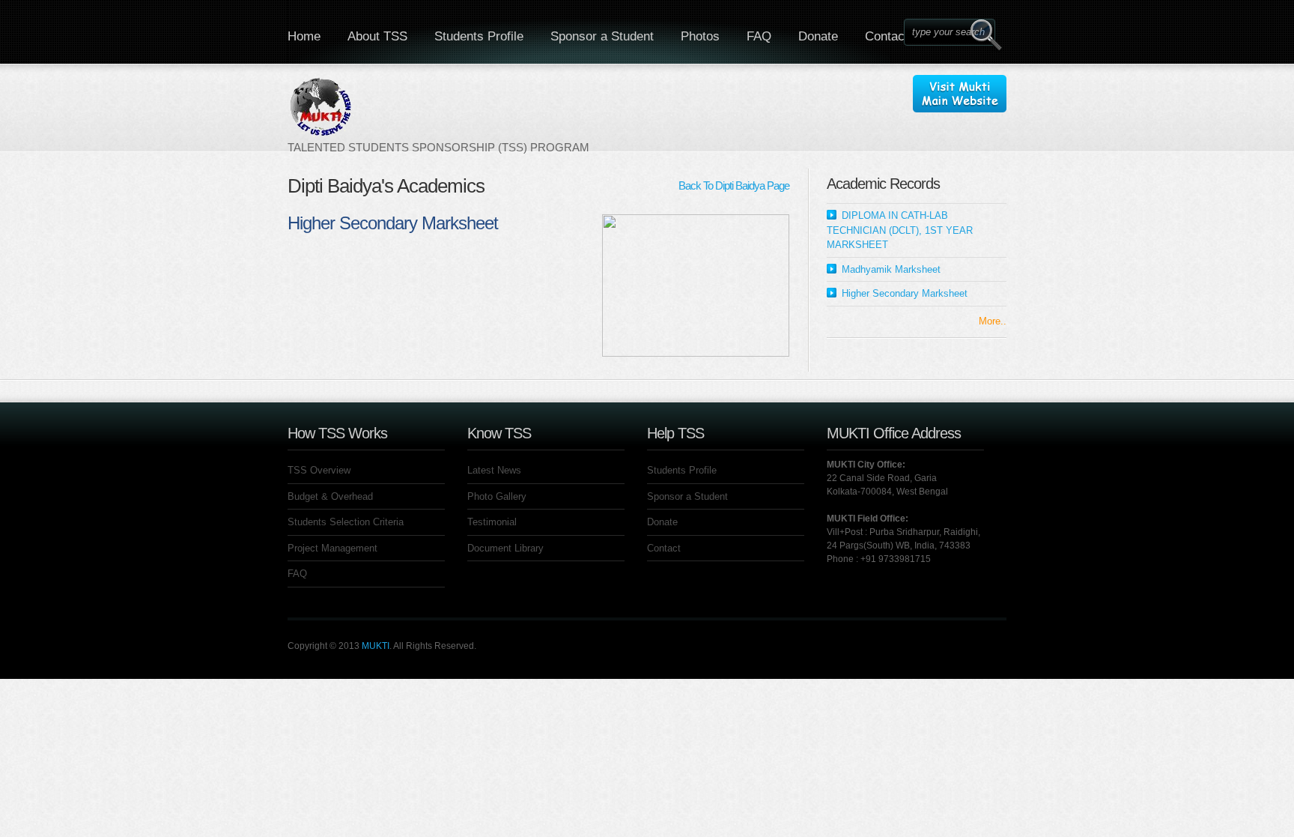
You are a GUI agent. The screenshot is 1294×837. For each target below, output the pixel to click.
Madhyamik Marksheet (891, 269)
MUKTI (375, 646)
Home (304, 36)
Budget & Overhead (330, 496)
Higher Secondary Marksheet (905, 293)
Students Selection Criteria (346, 522)
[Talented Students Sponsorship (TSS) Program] (438, 114)
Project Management (332, 548)
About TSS (377, 36)
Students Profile (478, 36)
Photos (700, 36)
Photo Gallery (496, 496)
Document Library (505, 548)
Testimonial (492, 522)
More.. (992, 321)
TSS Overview (319, 470)
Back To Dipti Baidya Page (733, 185)
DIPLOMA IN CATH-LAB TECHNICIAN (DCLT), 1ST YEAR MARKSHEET (900, 230)
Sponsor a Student (602, 36)
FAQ (759, 36)
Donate (818, 36)
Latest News (494, 470)
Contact (886, 36)
